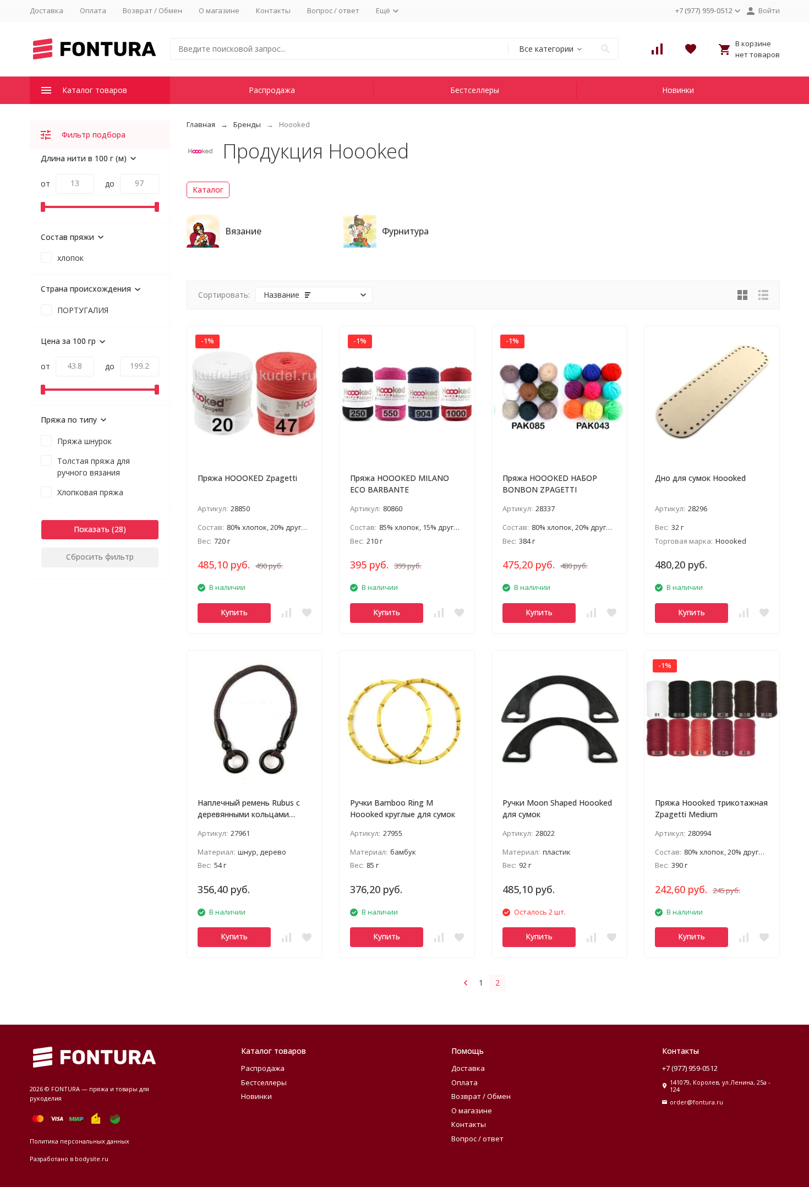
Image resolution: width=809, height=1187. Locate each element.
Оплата (93, 10)
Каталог (208, 189)
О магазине (219, 10)
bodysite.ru (91, 1159)
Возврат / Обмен (152, 10)
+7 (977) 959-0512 (690, 1068)
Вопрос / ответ (333, 10)
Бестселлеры (474, 90)
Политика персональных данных (79, 1141)
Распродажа (272, 90)
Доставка (46, 10)
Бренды (247, 124)
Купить (234, 612)
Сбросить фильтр (100, 556)
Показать (92, 529)
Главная (201, 124)
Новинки (678, 90)
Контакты (273, 10)
